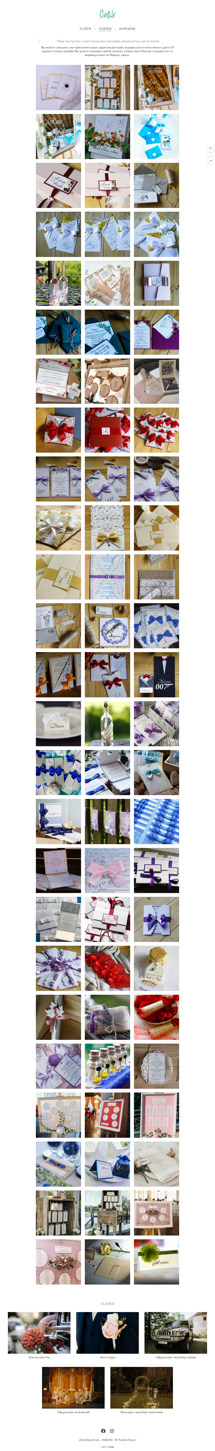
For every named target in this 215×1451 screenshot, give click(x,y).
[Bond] (156, 674)
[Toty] (58, 87)
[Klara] (107, 1066)
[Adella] (58, 1115)
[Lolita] (156, 1261)
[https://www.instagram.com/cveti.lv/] (112, 1431)
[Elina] (58, 1213)
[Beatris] (58, 1017)
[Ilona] (107, 1115)
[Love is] (156, 136)
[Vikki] (58, 332)
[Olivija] (107, 919)
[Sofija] (156, 1017)
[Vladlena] (107, 821)
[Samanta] (107, 1261)
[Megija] (58, 1164)
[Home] (58, 283)
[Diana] (58, 723)
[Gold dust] (58, 527)
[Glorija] (58, 821)
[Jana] (58, 674)
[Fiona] (156, 870)
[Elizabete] (107, 870)
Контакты (127, 29)
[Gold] (156, 527)
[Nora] (107, 1017)
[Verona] (156, 381)
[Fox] (107, 283)
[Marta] (156, 1066)
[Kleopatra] (58, 870)
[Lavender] (107, 625)
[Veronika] (107, 381)
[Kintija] (156, 332)
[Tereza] (58, 968)
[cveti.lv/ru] (107, 14)
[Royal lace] (58, 479)
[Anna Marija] (58, 919)
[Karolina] (107, 772)
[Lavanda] (156, 723)
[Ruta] (107, 87)
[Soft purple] (107, 576)
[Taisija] (107, 1164)
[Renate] (156, 1164)
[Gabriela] (156, 821)
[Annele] (107, 968)
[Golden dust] (107, 527)
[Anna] (156, 625)
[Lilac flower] (156, 479)
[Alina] (156, 283)
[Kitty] (107, 136)
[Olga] (156, 1213)
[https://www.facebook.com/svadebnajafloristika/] (103, 1431)
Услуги (85, 29)
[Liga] (107, 674)
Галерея (105, 29)
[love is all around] (156, 576)
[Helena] (156, 772)
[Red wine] (58, 430)
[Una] (58, 1066)
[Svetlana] (156, 919)
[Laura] (107, 723)
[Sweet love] (156, 968)
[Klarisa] (58, 772)
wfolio (111, 1447)
